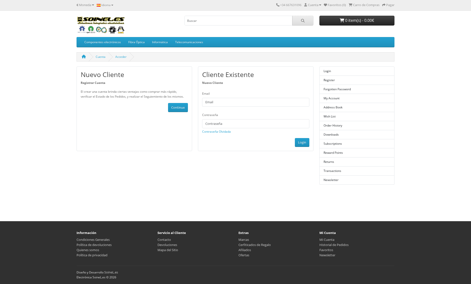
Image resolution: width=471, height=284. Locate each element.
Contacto (164, 239)
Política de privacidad (92, 255)
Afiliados (244, 250)
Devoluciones (167, 245)
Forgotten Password (337, 89)
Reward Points (333, 153)
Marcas (243, 239)
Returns (329, 162)
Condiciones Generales (93, 239)
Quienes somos (88, 250)
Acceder (121, 57)
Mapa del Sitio (167, 250)
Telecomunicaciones (189, 42)
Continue (178, 107)
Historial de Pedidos (334, 245)
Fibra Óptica (136, 42)
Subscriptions (333, 144)
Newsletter (331, 180)
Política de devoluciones (94, 245)
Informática (160, 42)
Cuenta (100, 57)
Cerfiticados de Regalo (254, 245)
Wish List (330, 116)
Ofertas (243, 255)
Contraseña (210, 115)
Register (329, 80)
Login (302, 142)
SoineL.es (111, 272)
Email (206, 93)
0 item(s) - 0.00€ (359, 20)
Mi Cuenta (326, 239)
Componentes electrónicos (102, 42)
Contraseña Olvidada (216, 131)
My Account (332, 98)
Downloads (331, 134)
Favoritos (326, 250)
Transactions (332, 171)
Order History (333, 125)
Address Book (333, 107)
